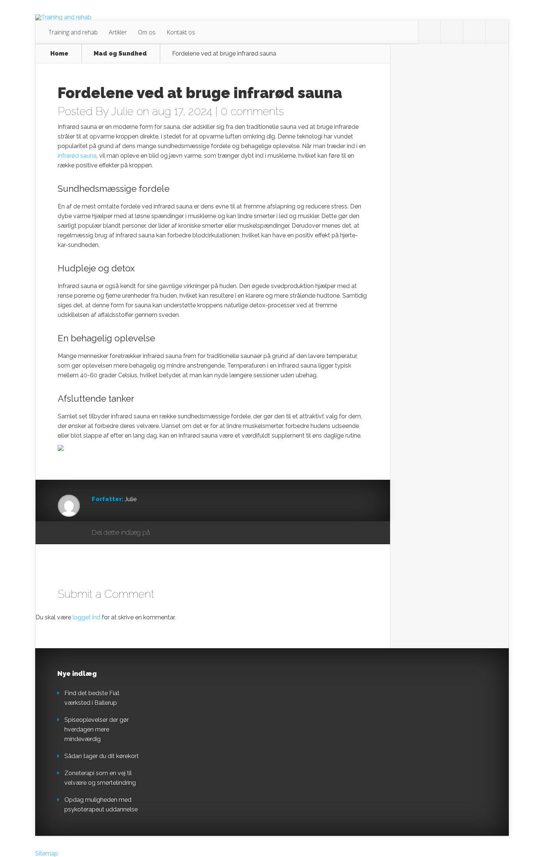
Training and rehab (73, 32)
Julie (122, 111)
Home (59, 54)
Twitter (191, 533)
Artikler (118, 32)
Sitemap (46, 853)
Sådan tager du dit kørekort (101, 756)
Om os (146, 32)
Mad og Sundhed (120, 54)
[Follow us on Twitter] (429, 32)
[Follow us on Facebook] (452, 32)
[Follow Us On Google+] (497, 32)
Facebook (177, 533)
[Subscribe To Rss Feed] (474, 32)
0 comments (252, 111)
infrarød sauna (77, 155)
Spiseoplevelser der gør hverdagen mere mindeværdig (96, 729)
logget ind (86, 617)
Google (163, 533)
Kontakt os (181, 32)
